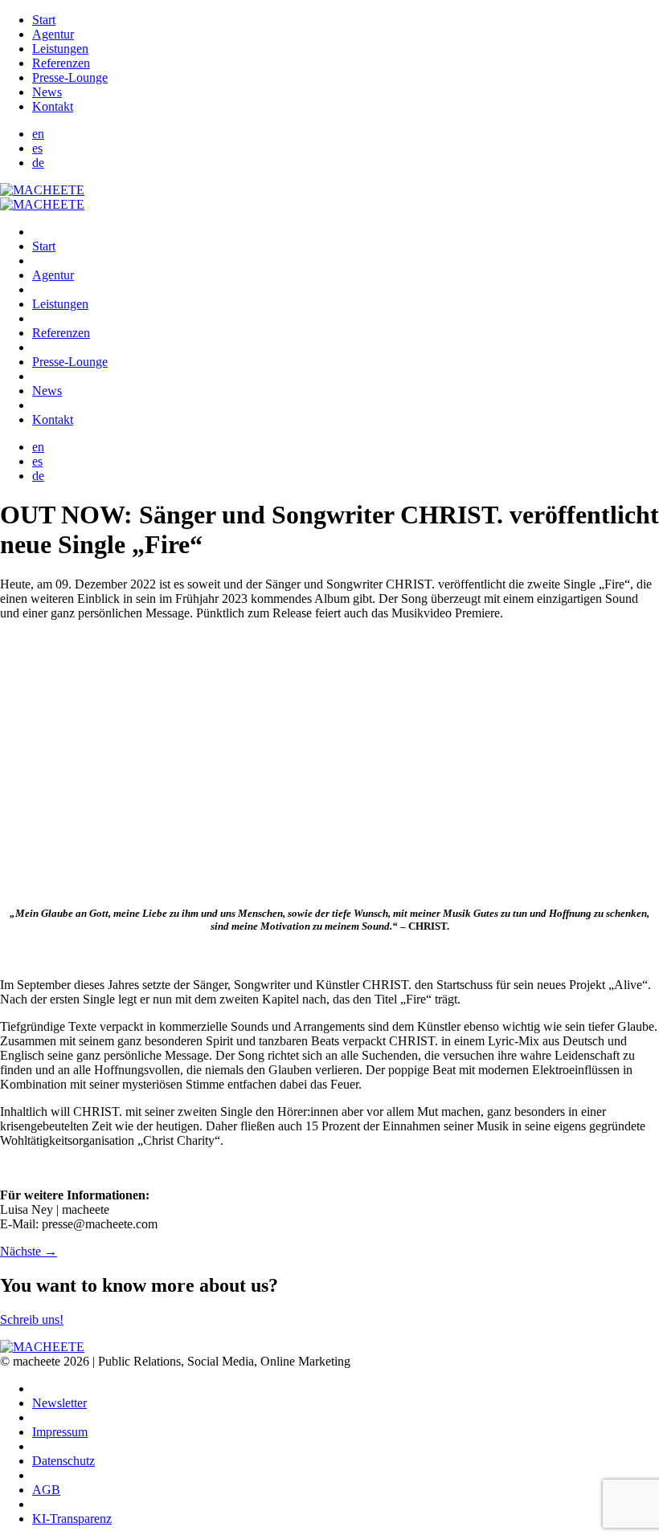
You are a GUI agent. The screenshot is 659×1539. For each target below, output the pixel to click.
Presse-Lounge (70, 77)
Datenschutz (63, 1461)
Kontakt (52, 106)
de (38, 162)
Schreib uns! (31, 1319)
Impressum (60, 1432)
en (38, 133)
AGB (46, 1489)
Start (43, 19)
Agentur (53, 34)
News (47, 92)
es (37, 148)
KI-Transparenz (72, 1518)
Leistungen (60, 48)
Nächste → (28, 1251)
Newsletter (59, 1403)
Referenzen (61, 63)
